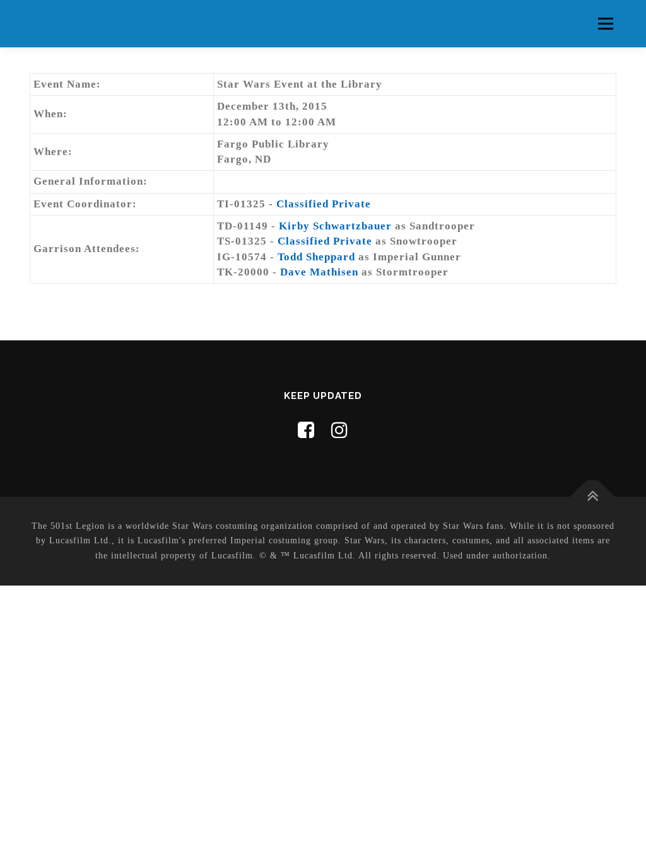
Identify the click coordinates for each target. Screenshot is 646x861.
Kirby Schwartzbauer (335, 226)
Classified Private (323, 204)
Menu (605, 24)
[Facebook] (306, 430)
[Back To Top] (592, 496)
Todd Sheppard (316, 257)
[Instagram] (339, 430)
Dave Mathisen (319, 272)
